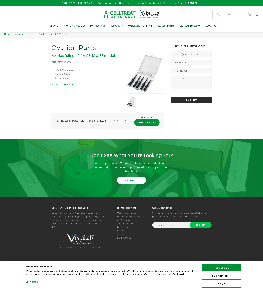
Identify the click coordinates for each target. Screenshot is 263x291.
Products (52, 26)
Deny (221, 284)
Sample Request (126, 223)
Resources (117, 26)
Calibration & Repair (140, 26)
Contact (121, 234)
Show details (32, 282)
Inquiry (179, 79)
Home (7, 34)
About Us (210, 26)
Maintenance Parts (24, 34)
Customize (220, 276)
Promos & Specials (74, 26)
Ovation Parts (46, 34)
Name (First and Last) (187, 54)
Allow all (221, 268)
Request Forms (166, 26)
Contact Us (131, 180)
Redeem (13, 3)
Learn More (247, 3)
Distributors (97, 26)
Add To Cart (147, 122)
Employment (124, 237)
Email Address (183, 62)
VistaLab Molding (190, 26)
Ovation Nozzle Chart (63, 84)
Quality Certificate (126, 213)
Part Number (183, 71)
